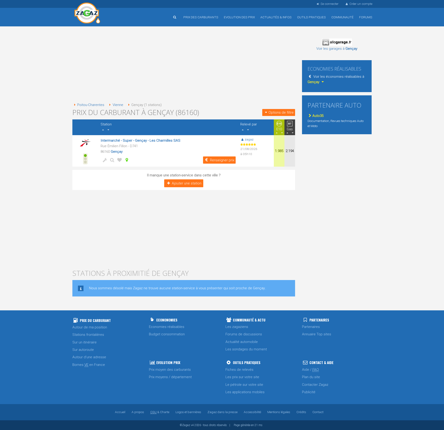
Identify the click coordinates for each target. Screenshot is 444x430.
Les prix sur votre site (242, 377)
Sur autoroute (83, 350)
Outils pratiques (311, 17)
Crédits (301, 412)
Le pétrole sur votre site (244, 385)
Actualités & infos (276, 17)
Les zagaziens (236, 327)
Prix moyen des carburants (170, 370)
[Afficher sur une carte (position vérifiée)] (126, 159)
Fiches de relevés (239, 370)
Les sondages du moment (246, 349)
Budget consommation (167, 334)
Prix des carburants (200, 17)
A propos (138, 412)
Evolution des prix (239, 17)
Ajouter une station (186, 183)
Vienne (118, 105)
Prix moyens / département (170, 377)
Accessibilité (252, 412)
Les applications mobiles (245, 392)
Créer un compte (360, 4)
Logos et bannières (188, 412)
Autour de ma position (89, 327)
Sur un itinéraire (84, 342)
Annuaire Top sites (316, 334)
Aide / (310, 370)
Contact (318, 412)
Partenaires (311, 327)
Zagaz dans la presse (222, 412)
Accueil (87, 13)
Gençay (117, 152)
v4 (192, 425)
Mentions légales (278, 412)
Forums (365, 17)
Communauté (342, 17)
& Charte (159, 412)
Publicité (308, 392)
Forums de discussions (243, 334)
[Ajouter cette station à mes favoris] (118, 159)
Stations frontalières (88, 335)
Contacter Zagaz (315, 385)
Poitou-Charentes (90, 105)
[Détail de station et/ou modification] (111, 159)
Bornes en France (88, 365)
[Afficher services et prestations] (104, 159)
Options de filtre (281, 112)
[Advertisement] (183, 64)
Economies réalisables (166, 327)
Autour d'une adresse (89, 357)
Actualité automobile (241, 342)
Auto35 (318, 116)
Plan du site (311, 377)
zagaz (249, 139)
